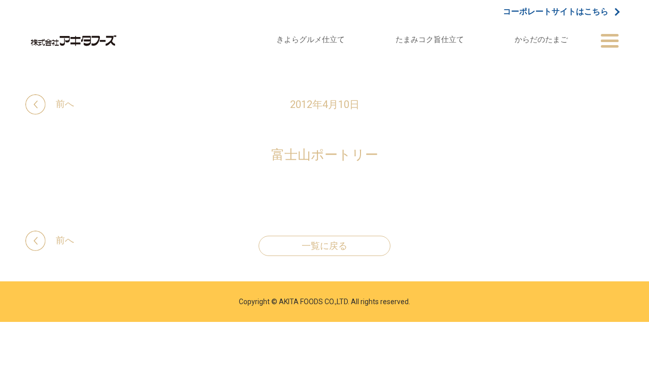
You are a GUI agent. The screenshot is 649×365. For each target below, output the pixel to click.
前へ (65, 103)
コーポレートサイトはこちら (555, 12)
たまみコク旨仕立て (429, 39)
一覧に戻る (324, 246)
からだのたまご (541, 39)
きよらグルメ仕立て (310, 39)
